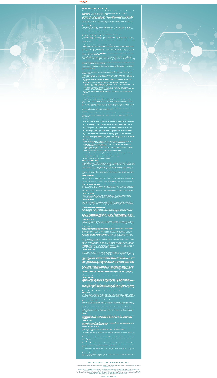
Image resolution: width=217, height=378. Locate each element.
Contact (127, 362)
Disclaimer (106, 362)
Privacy (89, 362)
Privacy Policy (102, 53)
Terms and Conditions (97, 362)
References (121, 362)
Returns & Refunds (114, 362)
